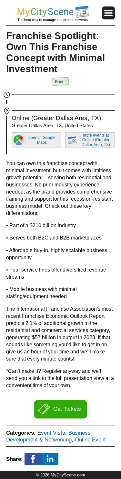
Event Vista (51, 432)
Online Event (90, 439)
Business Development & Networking (48, 436)
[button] (108, 12)
